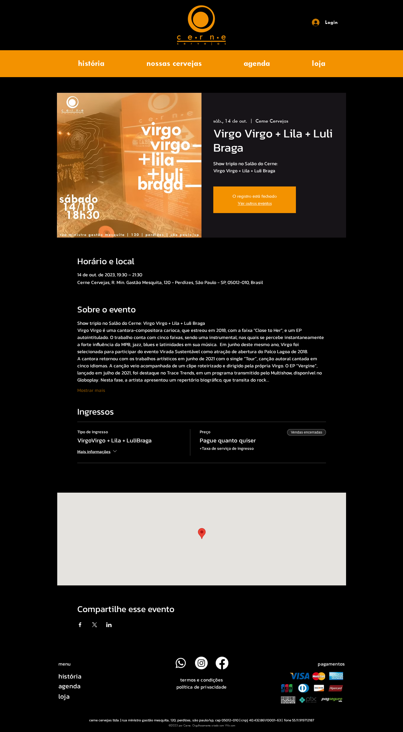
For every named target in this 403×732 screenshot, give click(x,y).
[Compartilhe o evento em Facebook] (80, 624)
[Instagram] (201, 663)
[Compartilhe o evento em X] (94, 624)
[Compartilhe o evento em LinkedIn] (109, 624)
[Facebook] (222, 663)
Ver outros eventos (255, 203)
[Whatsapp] (180, 663)
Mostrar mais (91, 390)
